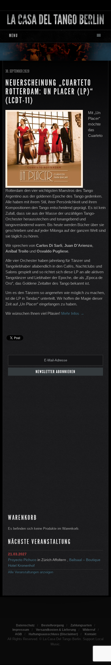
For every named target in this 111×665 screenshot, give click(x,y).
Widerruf (89, 630)
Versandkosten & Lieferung (56, 630)
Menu (13, 35)
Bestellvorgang (52, 625)
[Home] (55, 19)
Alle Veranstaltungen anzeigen (30, 572)
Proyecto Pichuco (22, 560)
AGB (18, 634)
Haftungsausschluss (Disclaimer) (53, 634)
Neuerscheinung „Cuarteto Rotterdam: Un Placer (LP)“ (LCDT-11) (49, 91)
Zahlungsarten (81, 625)
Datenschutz (25, 625)
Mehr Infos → (72, 313)
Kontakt (90, 634)
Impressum (20, 630)
